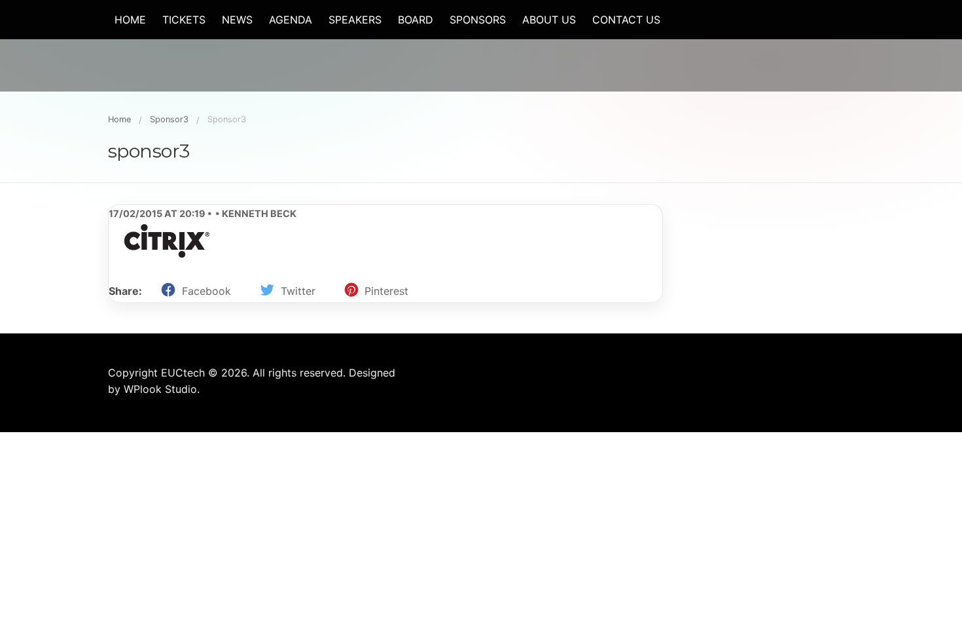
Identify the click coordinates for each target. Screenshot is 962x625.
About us (549, 19)
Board (415, 19)
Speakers (355, 19)
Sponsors (478, 19)
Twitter (298, 290)
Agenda (290, 19)
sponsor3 (169, 119)
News (237, 19)
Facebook (206, 290)
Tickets (183, 19)
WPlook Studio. (162, 389)
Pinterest (386, 290)
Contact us (626, 19)
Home (130, 19)
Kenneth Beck (258, 213)
